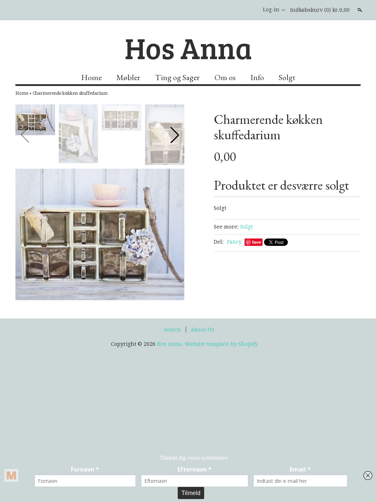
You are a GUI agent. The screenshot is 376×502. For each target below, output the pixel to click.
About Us (202, 330)
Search (172, 330)
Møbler (128, 77)
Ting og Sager (177, 77)
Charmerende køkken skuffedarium (70, 93)
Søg (359, 10)
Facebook (248, 10)
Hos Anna (188, 47)
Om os (225, 77)
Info (257, 77)
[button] (175, 135)
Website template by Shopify (221, 344)
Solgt (287, 77)
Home (91, 77)
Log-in (271, 9)
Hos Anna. (171, 344)
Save (256, 242)
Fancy (234, 242)
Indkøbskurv (320, 10)
